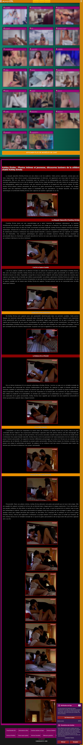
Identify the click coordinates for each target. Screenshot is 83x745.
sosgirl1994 (34, 49)
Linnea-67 (7, 28)
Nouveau (41, 1)
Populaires (36, 1)
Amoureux (47, 1)
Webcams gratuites (48, 735)
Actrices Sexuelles (35, 735)
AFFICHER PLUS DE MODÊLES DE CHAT (41, 152)
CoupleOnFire (34, 132)
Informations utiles (23, 730)
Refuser (63, 742)
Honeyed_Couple (62, 28)
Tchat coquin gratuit (23, 735)
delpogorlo (8, 132)
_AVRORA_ (60, 49)
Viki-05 (6, 91)
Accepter (75, 742)
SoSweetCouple (9, 49)
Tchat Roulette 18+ (11, 730)
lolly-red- (60, 91)
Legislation (67, 737)
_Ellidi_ (7, 70)
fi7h (32, 28)
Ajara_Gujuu (61, 7)
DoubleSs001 (61, 70)
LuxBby (7, 111)
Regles (72, 737)
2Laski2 (33, 91)
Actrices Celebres (51, 730)
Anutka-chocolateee (36, 7)
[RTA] (79, 721)
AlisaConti (60, 111)
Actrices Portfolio (10, 735)
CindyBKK (7, 7)
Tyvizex (33, 70)
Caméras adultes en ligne (37, 730)
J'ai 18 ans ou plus (69, 717)
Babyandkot (34, 111)
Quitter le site (60, 721)
